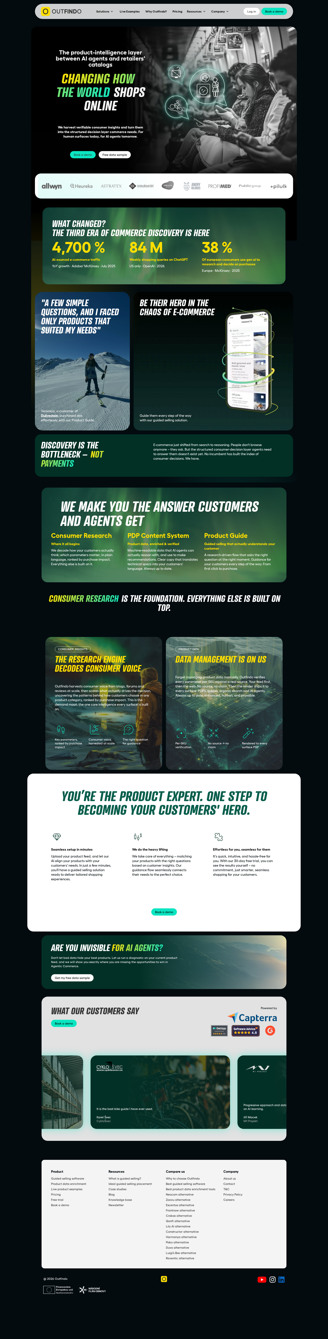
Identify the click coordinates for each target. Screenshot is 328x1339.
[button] (104, 11)
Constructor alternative (182, 1231)
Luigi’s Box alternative (181, 1253)
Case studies (117, 1189)
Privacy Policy (232, 1194)
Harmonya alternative (181, 1237)
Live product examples (66, 1189)
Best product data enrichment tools (190, 1189)
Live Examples (130, 11)
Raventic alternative (180, 1258)
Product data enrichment (68, 1183)
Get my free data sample (72, 978)
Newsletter (116, 1205)
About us (229, 1178)
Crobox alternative (179, 1215)
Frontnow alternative (180, 1210)
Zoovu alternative (178, 1199)
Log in (251, 11)
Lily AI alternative (178, 1226)
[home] (61, 11)
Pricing (177, 11)
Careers (228, 1199)
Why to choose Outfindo (183, 1178)
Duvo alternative (177, 1247)
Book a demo (83, 154)
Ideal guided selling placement (130, 1183)
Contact (229, 1183)
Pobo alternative (177, 1242)
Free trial (57, 1199)
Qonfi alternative (178, 1221)
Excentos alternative (180, 1205)
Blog (112, 1194)
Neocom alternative (180, 1194)
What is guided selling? (125, 1178)
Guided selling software (67, 1178)
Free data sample (114, 154)
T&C (226, 1189)
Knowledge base (120, 1199)
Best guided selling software (185, 1183)
